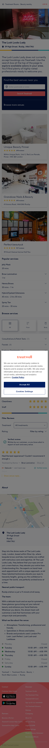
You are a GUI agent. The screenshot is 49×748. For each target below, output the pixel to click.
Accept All (24, 385)
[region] (24, 374)
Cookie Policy (18, 377)
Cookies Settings (24, 391)
